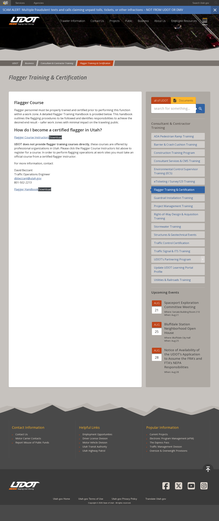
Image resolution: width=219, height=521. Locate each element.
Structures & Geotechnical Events (175, 235)
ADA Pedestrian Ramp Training (174, 136)
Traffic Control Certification (171, 243)
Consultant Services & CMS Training (177, 161)
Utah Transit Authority (94, 446)
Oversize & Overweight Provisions (168, 450)
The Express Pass (159, 442)
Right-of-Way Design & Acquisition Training (176, 216)
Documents (186, 100)
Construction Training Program (174, 153)
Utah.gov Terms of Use (90, 498)
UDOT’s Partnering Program (172, 259)
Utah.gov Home (61, 498)
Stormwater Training (167, 226)
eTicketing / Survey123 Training (174, 181)
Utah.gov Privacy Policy (124, 498)
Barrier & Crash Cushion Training (175, 144)
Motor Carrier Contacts (28, 438)
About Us (160, 21)
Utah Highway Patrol (93, 450)
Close (215, 10)
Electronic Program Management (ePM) (172, 438)
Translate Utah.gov (155, 498)
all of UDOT (161, 100)
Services (20, 3)
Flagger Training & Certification (95, 63)
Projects (115, 21)
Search (200, 108)
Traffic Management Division (166, 446)
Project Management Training (173, 206)
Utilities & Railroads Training (172, 280)
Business (143, 21)
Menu (205, 24)
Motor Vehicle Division (94, 442)
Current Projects (159, 434)
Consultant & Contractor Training (57, 63)
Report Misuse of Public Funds (32, 442)
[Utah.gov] (5, 3)
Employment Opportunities (97, 434)
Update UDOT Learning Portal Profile (173, 270)
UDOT (24, 21)
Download (55, 137)
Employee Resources (184, 21)
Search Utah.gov (200, 3)
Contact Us (97, 21)
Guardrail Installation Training (173, 198)
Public (128, 21)
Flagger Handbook (26, 189)
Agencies (39, 3)
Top (208, 469)
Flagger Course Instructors (31, 137)
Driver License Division (95, 438)
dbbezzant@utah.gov (27, 178)
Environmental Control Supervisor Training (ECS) (176, 171)
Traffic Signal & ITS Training (172, 251)
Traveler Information (72, 21)
